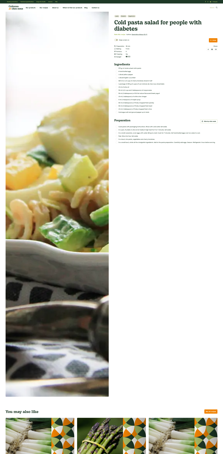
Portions (119, 51)
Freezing (119, 54)
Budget (118, 57)
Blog (86, 8)
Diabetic (123, 16)
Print (214, 40)
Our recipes (44, 8)
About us (55, 8)
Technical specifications (27, 1)
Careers (50, 1)
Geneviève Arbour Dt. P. (139, 34)
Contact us (95, 8)
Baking (118, 49)
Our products (30, 8)
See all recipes (211, 411)
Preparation (120, 46)
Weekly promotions (12, 1)
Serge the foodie (40, 1)
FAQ (56, 1)
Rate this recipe (119, 34)
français (215, 1)
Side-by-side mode (210, 121)
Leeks (117, 16)
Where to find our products (72, 8)
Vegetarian (131, 16)
